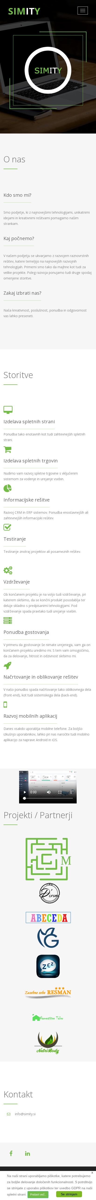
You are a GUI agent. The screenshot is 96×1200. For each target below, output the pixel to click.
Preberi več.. (38, 1194)
